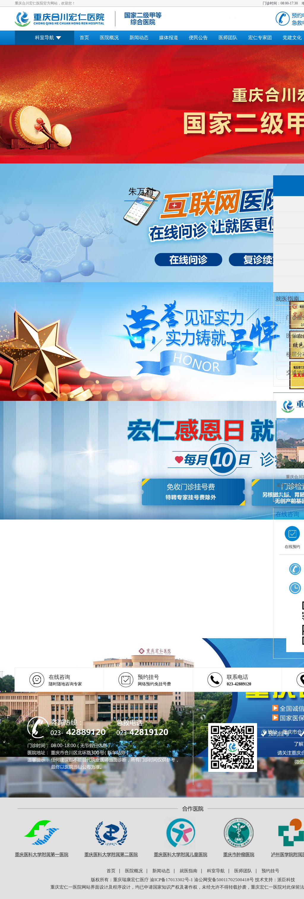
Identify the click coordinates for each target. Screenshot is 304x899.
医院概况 (109, 37)
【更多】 (284, 493)
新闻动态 (138, 37)
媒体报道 (168, 37)
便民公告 (198, 37)
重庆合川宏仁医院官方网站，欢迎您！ (45, 3)
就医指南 (188, 871)
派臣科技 (286, 879)
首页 (84, 37)
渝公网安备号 (224, 879)
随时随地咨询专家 (65, 680)
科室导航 (44, 37)
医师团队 (228, 37)
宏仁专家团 (260, 37)
